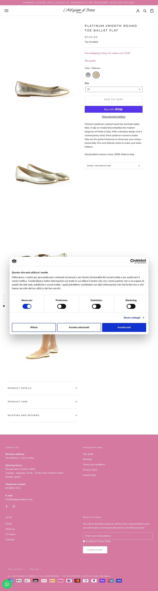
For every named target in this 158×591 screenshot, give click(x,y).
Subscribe (95, 550)
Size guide (90, 60)
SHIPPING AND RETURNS (23, 415)
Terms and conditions (94, 464)
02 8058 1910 (13, 488)
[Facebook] (6, 506)
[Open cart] (151, 10)
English (34, 569)
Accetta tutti (124, 327)
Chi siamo (10, 534)
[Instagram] (14, 506)
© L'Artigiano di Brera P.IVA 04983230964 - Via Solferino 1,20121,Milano (53, 576)
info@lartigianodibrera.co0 (18, 499)
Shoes (8, 523)
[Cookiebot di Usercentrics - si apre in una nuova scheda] (132, 261)
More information (99, 166)
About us (10, 528)
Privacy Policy (90, 469)
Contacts (9, 539)
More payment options (113, 116)
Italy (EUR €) (15, 569)
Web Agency (105, 576)
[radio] (88, 75)
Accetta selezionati (79, 327)
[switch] (61, 306)
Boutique (87, 459)
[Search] (145, 10)
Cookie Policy (89, 475)
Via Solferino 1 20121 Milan (19, 457)
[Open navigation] (6, 10)
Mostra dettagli (132, 317)
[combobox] (114, 89)
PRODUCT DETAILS (19, 388)
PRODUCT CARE (18, 401)
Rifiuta (33, 327)
